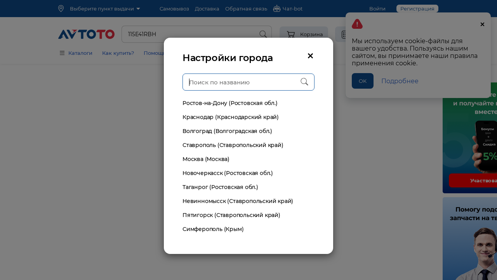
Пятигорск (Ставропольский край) (231, 215)
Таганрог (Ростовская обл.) (220, 187)
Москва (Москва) (205, 159)
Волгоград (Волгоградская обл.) (227, 131)
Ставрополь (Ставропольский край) (232, 145)
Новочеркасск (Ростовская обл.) (227, 173)
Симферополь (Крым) (212, 229)
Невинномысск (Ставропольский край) (237, 201)
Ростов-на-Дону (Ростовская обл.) (230, 103)
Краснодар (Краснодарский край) (230, 117)
